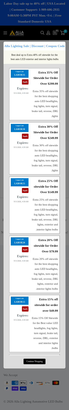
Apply (25, 82)
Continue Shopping (34, 361)
